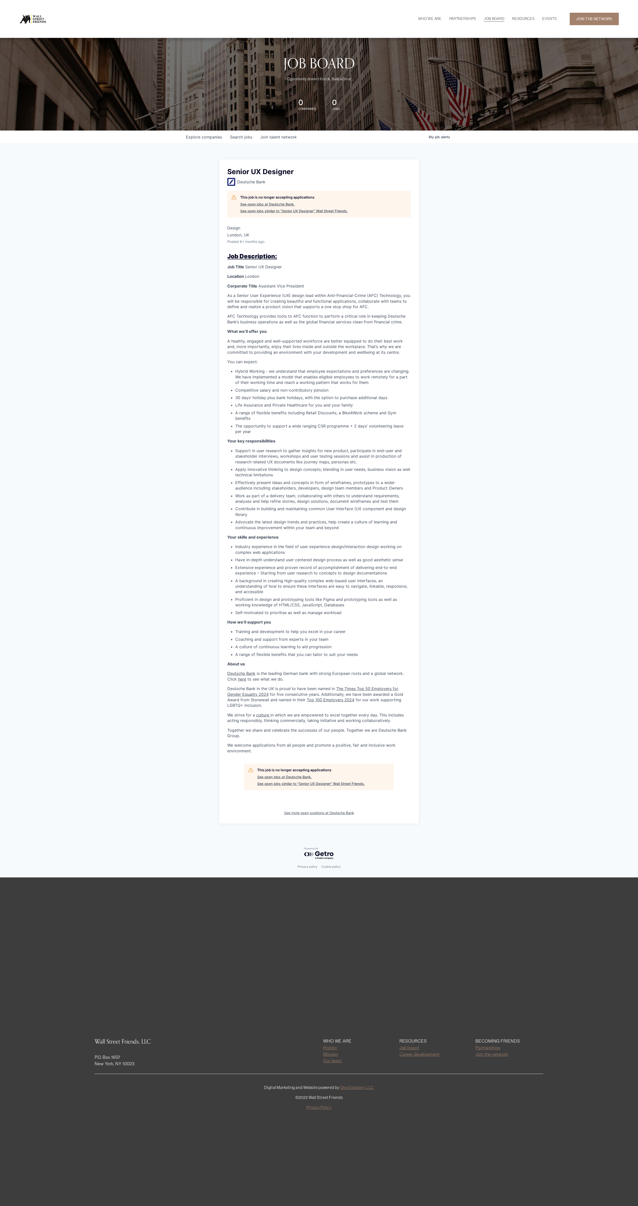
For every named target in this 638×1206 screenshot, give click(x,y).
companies (204, 137)
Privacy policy (308, 866)
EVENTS (549, 18)
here (242, 679)
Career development (419, 1054)
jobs (241, 137)
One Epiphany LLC (357, 1087)
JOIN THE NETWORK (594, 19)
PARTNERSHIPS (463, 18)
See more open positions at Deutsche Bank (319, 813)
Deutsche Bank (241, 673)
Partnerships (488, 1048)
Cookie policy (331, 866)
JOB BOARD (494, 18)
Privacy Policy (318, 1107)
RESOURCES (523, 18)
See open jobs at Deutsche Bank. (267, 204)
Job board (409, 1048)
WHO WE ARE (430, 18)
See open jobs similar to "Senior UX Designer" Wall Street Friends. (294, 211)
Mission (330, 1054)
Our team (332, 1061)
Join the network (492, 1054)
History (330, 1048)
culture (263, 714)
